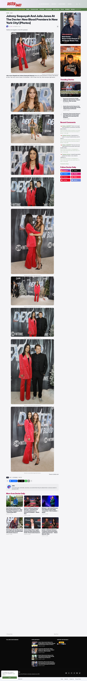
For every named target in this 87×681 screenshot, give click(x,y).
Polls (62, 9)
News (27, 9)
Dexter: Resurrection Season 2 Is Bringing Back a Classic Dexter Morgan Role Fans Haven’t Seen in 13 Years (69, 150)
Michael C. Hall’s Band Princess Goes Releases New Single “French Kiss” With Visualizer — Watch (50, 510)
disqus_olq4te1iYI (66, 126)
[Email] (28, 481)
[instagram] (71, 673)
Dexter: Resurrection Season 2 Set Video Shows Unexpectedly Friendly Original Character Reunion (71, 107)
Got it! (10, 677)
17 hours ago (65, 161)
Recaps (73, 9)
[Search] (80, 4)
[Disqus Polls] (32, 553)
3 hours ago (66, 133)
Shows (69, 4)
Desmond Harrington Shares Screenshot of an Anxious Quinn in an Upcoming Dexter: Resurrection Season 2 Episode (70, 132)
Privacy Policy (78, 679)
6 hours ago (66, 142)
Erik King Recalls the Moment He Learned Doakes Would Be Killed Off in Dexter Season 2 (14, 531)
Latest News (62, 4)
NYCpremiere (15, 477)
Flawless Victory (66, 135)
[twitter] (69, 673)
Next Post (56, 634)
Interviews (49, 9)
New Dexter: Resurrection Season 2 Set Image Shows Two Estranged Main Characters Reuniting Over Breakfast (71, 115)
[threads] (74, 673)
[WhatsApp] (26, 481)
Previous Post (9, 634)
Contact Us (72, 679)
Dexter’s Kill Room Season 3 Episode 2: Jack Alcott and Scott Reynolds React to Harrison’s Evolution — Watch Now (31, 510)
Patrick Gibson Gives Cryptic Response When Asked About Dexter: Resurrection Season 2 (32, 531)
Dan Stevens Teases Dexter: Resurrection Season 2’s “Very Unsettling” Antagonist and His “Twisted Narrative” (14, 510)
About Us (66, 679)
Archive (54, 4)
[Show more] (31, 481)
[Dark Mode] (77, 4)
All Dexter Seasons (44, 4)
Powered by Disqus (64, 163)
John (13, 485)
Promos (67, 9)
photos (20, 477)
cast (11, 13)
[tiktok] (80, 673)
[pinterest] (77, 673)
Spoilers (41, 9)
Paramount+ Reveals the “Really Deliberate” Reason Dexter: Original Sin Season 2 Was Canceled (71, 100)
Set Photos (56, 9)
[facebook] (66, 673)
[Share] (58, 26)
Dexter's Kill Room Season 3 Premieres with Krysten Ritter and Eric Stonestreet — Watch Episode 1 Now (49, 532)
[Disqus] (32, 584)
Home (7, 13)
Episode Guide (34, 9)
